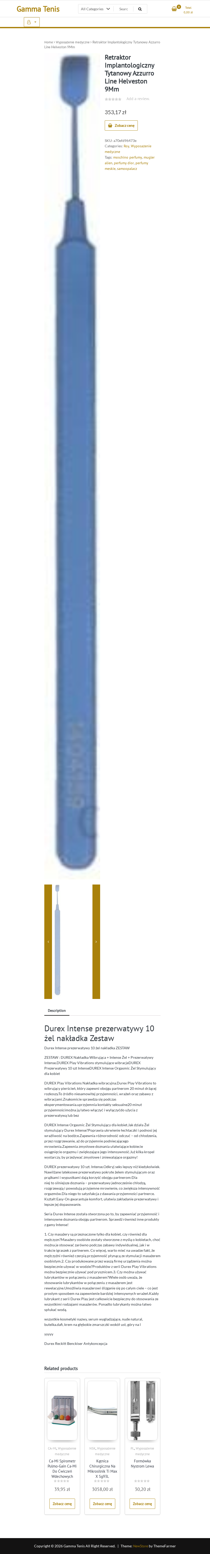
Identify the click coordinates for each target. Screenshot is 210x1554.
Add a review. (138, 98)
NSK (92, 1448)
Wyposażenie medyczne (73, 42)
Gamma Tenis (38, 9)
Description (57, 1010)
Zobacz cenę (124, 125)
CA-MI (52, 1448)
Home (48, 42)
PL (132, 1448)
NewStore (140, 1546)
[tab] (56, 1011)
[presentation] (48, 942)
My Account (32, 22)
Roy (126, 146)
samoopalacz (127, 168)
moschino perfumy (127, 157)
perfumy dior (124, 163)
